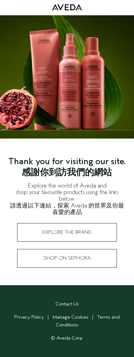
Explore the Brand (67, 232)
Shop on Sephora (67, 258)
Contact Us (67, 304)
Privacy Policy (29, 317)
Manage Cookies (70, 317)
